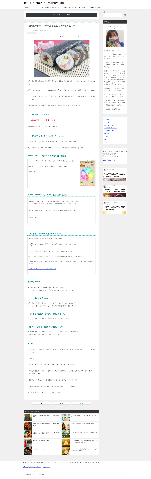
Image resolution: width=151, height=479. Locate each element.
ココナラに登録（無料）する (110, 160)
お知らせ (27, 7)
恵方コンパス (33, 171)
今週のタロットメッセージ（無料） (61, 14)
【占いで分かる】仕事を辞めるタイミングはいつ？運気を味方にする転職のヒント (46, 433)
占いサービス (83, 7)
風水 (105, 139)
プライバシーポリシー (35, 467)
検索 (104, 12)
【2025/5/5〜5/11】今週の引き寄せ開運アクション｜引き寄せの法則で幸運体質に (84, 441)
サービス (106, 122)
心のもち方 (107, 133)
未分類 (106, 136)
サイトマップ (46, 467)
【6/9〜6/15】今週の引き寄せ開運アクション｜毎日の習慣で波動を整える (84, 449)
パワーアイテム (32, 33)
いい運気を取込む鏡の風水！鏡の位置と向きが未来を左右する (46, 416)
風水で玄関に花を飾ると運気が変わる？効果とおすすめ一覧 (46, 424)
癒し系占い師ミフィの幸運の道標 (44, 3)
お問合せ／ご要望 (95, 7)
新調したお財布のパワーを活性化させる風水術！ (83, 423)
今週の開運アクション (70, 7)
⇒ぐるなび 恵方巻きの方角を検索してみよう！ (42, 269)
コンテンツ (36, 7)
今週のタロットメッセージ (52, 7)
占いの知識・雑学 (109, 130)
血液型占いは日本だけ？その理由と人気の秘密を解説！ (83, 416)
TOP (35, 462)
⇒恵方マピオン (32, 217)
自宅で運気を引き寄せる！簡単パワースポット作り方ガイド (84, 433)
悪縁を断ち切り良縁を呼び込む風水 (41, 440)
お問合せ (25, 467)
